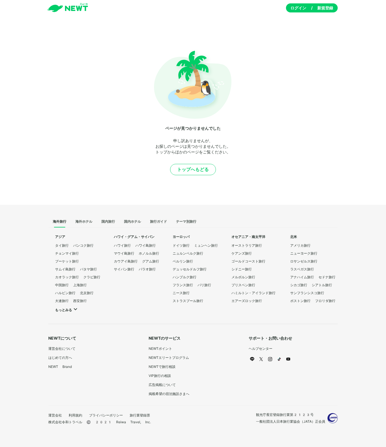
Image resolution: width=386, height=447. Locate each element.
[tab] (59, 221)
